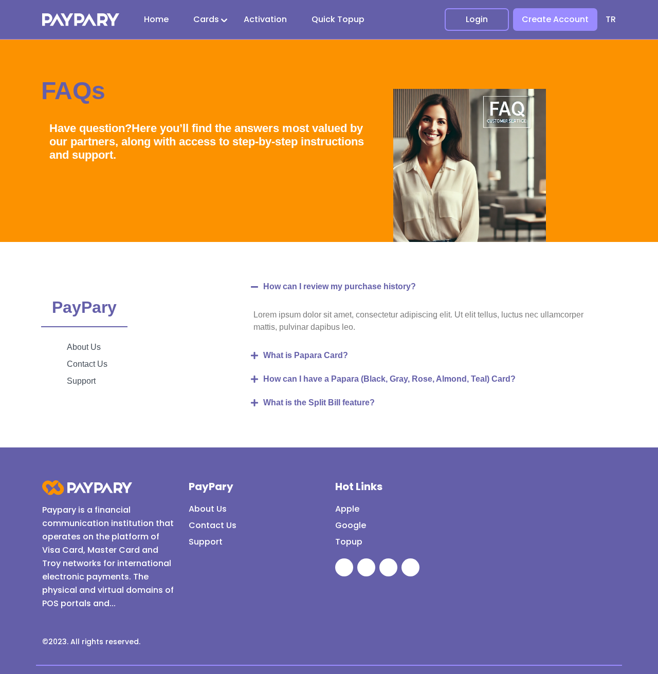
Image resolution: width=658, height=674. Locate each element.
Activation (265, 19)
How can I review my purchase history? (339, 286)
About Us (208, 509)
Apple (347, 509)
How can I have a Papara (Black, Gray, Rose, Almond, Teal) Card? (389, 379)
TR (611, 19)
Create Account (555, 19)
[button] (425, 286)
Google (350, 525)
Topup (348, 542)
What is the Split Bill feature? (319, 402)
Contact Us (212, 525)
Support (206, 542)
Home (156, 19)
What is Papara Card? (305, 355)
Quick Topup (338, 19)
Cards (206, 19)
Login (477, 19)
